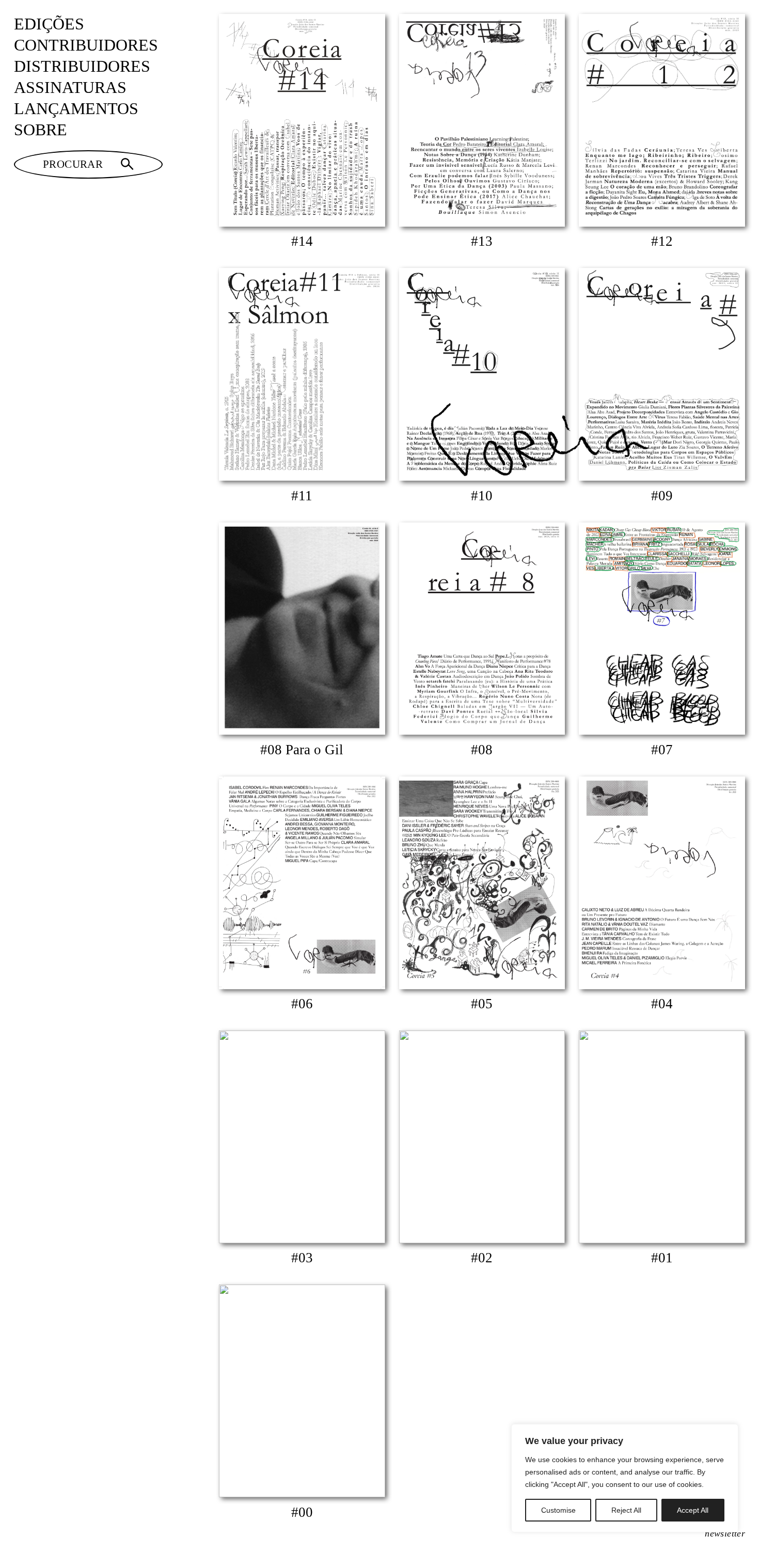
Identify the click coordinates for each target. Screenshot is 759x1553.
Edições (49, 24)
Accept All (692, 1510)
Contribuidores (86, 45)
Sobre (40, 130)
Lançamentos (76, 109)
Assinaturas (70, 87)
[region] (624, 1478)
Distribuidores (82, 66)
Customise (558, 1510)
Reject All (626, 1510)
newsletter (725, 1533)
